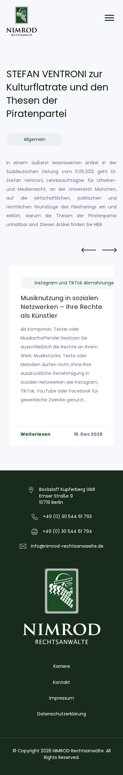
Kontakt (61, 682)
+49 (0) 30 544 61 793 (67, 516)
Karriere (61, 666)
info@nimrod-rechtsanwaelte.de (67, 546)
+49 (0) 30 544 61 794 (67, 531)
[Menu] (109, 18)
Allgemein (34, 139)
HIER (98, 224)
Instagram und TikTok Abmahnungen (76, 283)
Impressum (61, 698)
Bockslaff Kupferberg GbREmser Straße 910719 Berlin (67, 495)
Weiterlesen (35, 434)
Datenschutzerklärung (61, 714)
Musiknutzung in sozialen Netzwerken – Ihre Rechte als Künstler (61, 307)
